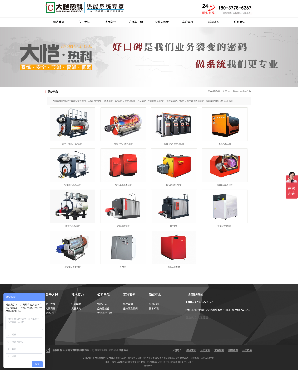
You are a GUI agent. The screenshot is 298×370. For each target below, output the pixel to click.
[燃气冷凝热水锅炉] (123, 165)
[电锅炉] (123, 247)
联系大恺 (239, 22)
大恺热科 (99, 358)
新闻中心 (155, 294)
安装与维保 (162, 22)
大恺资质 (50, 308)
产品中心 (235, 91)
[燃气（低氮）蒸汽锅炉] (72, 124)
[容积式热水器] (174, 247)
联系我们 (50, 313)
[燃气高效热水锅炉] (174, 165)
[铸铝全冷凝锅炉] (224, 206)
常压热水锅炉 (123, 226)
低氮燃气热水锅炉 (72, 185)
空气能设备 (103, 308)
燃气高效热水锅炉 (174, 185)
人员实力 (76, 308)
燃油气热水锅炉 (72, 226)
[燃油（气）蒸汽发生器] (174, 124)
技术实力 (110, 22)
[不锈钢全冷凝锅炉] (72, 247)
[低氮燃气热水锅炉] (72, 165)
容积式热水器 (174, 267)
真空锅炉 (174, 226)
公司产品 (103, 294)
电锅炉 (123, 267)
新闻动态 (213, 22)
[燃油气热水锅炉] (72, 206)
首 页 (225, 91)
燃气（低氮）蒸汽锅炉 (72, 144)
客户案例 (187, 22)
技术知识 (154, 308)
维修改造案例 (130, 308)
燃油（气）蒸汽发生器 (174, 144)
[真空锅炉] (174, 206)
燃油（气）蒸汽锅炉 (123, 144)
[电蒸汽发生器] (224, 124)
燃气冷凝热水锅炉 (123, 185)
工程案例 (129, 294)
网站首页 (58, 22)
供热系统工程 (104, 313)
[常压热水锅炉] (123, 206)
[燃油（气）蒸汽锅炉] (123, 124)
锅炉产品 (246, 91)
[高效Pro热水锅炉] (224, 165)
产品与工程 (136, 22)
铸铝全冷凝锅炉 (224, 226)
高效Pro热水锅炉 (224, 185)
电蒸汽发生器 (224, 144)
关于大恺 (84, 22)
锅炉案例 (128, 304)
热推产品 (148, 366)
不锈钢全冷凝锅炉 (72, 267)
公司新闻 (154, 304)
